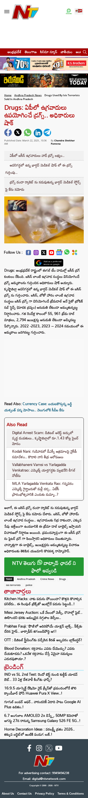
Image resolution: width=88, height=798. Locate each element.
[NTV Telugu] (25, 11)
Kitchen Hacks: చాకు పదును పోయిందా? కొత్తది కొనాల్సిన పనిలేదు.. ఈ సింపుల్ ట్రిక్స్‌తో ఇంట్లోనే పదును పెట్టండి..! (43, 601)
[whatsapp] (28, 133)
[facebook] (8, 133)
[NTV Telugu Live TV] (79, 11)
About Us (8, 793)
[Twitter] (43, 254)
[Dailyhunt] (74, 254)
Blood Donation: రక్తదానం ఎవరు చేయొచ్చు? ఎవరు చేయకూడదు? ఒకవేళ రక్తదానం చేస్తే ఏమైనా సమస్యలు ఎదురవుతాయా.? (39, 653)
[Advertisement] (44, 365)
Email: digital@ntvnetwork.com (44, 779)
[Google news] (59, 253)
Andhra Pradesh (26, 579)
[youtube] (58, 749)
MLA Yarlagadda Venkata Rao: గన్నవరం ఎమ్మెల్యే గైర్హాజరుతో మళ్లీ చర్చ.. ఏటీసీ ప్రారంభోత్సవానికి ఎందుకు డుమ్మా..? (42, 489)
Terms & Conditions (70, 793)
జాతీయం (66, 51)
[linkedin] (38, 133)
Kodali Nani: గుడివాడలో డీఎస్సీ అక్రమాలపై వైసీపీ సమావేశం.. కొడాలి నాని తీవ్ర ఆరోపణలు (44, 454)
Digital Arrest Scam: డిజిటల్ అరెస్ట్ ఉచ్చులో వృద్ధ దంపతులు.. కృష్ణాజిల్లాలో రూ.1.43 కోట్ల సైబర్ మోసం (45, 438)
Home (8, 95)
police (29, 585)
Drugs (62, 579)
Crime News (47, 579)
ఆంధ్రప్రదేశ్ (14, 51)
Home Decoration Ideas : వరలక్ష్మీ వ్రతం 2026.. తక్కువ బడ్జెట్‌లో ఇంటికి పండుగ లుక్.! (39, 732)
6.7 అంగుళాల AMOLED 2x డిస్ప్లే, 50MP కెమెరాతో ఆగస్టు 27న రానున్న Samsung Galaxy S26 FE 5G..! (42, 718)
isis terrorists (13, 585)
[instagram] (39, 749)
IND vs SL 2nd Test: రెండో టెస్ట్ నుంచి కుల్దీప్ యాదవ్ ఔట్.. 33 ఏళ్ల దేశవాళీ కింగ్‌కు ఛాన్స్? (41, 677)
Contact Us (24, 793)
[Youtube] (51, 254)
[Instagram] (36, 254)
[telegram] (48, 133)
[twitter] (18, 133)
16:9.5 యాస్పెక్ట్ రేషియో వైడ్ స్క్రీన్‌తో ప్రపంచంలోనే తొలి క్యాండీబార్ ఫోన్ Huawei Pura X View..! (40, 690)
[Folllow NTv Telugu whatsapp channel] (69, 11)
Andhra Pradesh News (28, 95)
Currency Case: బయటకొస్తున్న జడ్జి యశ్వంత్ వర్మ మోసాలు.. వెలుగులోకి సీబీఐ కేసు (38, 406)
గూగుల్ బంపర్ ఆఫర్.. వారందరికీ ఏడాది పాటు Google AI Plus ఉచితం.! (42, 704)
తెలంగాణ (31, 51)
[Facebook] (28, 254)
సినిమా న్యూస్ (48, 51)
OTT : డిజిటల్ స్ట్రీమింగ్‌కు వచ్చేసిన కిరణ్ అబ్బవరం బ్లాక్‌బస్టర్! (43, 639)
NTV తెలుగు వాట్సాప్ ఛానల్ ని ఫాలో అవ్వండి (44, 566)
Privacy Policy (44, 793)
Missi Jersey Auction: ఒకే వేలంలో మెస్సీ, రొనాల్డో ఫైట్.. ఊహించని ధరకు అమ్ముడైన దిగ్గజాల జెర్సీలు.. (43, 615)
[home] (2, 51)
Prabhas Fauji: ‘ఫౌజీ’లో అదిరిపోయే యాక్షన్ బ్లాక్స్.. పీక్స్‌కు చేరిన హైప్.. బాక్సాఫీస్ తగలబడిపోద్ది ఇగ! (43, 629)
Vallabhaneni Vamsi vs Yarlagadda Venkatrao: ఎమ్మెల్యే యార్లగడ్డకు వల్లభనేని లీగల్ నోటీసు (43, 470)
